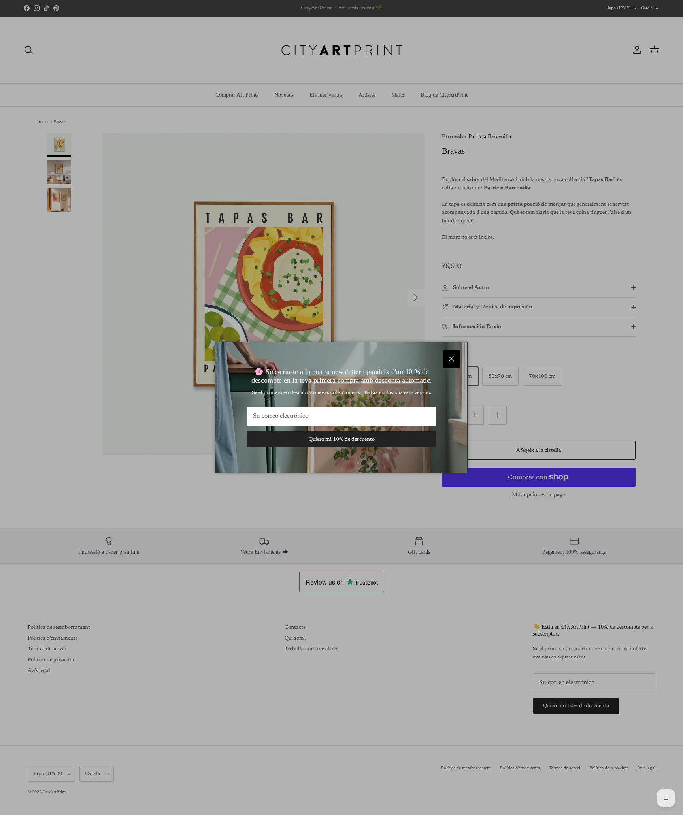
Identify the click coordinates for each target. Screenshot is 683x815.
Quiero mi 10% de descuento (342, 439)
